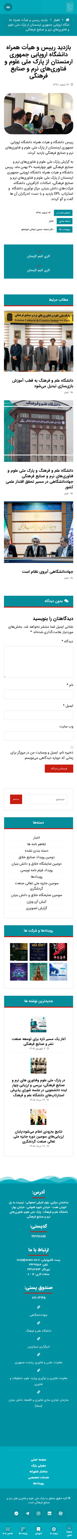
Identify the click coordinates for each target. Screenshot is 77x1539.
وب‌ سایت (66, 726)
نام (70, 685)
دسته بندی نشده (36, 850)
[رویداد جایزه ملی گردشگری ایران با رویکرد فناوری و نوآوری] (38, 972)
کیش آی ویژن (36, 901)
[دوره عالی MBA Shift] (38, 952)
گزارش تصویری (36, 908)
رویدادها (36, 876)
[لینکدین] (49, 1513)
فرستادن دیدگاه (59, 769)
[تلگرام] (27, 1513)
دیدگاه (67, 641)
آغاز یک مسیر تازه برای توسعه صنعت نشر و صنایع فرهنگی (39, 1041)
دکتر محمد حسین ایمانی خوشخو (37, 229)
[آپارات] (60, 1513)
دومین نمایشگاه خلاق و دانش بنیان (37, 863)
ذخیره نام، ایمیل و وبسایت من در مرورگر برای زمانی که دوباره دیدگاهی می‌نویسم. (41, 755)
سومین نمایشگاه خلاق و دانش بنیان (36, 895)
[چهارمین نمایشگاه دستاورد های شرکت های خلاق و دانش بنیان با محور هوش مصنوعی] (19, 972)
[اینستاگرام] (38, 1513)
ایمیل (68, 705)
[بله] (16, 1513)
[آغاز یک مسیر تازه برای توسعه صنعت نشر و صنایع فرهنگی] (38, 1024)
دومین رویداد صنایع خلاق (37, 857)
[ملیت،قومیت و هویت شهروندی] (58, 952)
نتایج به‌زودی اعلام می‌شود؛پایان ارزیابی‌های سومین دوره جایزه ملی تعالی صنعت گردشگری (38, 1136)
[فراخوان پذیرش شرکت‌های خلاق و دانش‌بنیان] (58, 972)
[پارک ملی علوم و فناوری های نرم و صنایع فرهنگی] (69, 7)
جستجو (16, 799)
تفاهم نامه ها (36, 844)
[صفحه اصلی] (67, 20)
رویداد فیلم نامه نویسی (36, 870)
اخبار (51, 221)
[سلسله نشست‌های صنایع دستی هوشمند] (19, 952)
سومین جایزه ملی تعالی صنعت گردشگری (36, 886)
